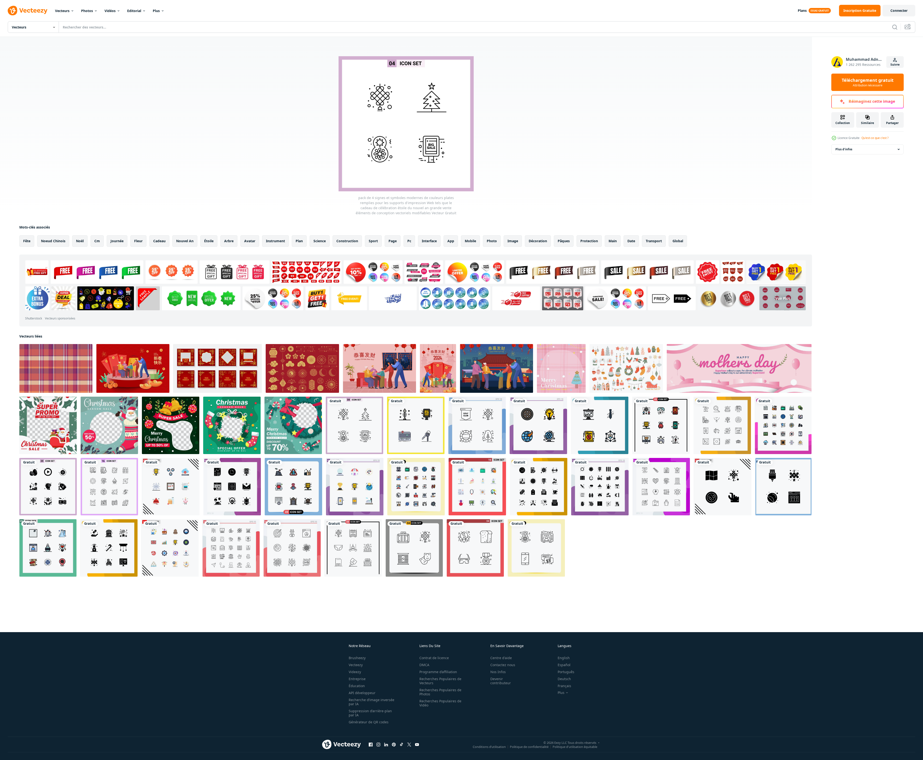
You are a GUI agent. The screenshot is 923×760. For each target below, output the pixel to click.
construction (347, 241)
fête (26, 241)
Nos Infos (498, 672)
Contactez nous (502, 665)
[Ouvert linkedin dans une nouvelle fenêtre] (386, 744)
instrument (275, 241)
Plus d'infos (843, 149)
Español (564, 665)
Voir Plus (782, 298)
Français (564, 686)
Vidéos (110, 10)
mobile (470, 241)
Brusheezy (357, 658)
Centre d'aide (501, 658)
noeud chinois (53, 241)
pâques (564, 241)
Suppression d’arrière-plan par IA (370, 713)
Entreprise (357, 679)
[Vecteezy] (27, 10)
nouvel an (185, 241)
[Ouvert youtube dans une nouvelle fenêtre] (417, 744)
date (631, 241)
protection (589, 241)
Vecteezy (356, 665)
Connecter (899, 10)
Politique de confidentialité (529, 746)
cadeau (159, 241)
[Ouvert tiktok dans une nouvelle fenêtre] (401, 744)
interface (429, 241)
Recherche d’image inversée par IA (371, 702)
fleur (138, 241)
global (678, 241)
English (564, 658)
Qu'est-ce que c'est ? (874, 138)
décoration (538, 241)
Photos (87, 10)
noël (80, 241)
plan (299, 241)
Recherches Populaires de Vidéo (440, 703)
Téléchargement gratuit (868, 82)
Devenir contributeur (500, 681)
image (512, 241)
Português (566, 672)
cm (97, 241)
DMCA (424, 665)
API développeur (362, 693)
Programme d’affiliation (438, 672)
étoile (209, 241)
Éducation (357, 686)
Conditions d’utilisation (489, 746)
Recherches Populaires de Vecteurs (440, 681)
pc (409, 241)
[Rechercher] (895, 27)
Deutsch (564, 679)
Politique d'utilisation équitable (575, 746)
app (450, 241)
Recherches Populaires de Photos (440, 692)
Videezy (355, 672)
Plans (802, 10)
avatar (249, 241)
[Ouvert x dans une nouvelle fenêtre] (409, 744)
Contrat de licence (434, 658)
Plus (156, 10)
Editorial (134, 10)
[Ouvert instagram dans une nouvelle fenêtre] (378, 744)
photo (492, 241)
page (393, 241)
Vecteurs (62, 10)
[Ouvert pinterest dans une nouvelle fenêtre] (394, 744)
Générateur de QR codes (369, 722)
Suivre (895, 64)
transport (654, 241)
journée (117, 241)
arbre (229, 241)
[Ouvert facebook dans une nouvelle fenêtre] (371, 744)
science (319, 241)
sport (373, 241)
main (613, 241)
